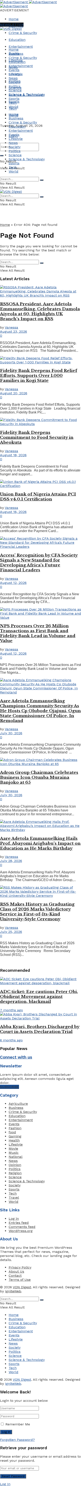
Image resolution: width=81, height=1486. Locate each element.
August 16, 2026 (13, 512)
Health (14, 1140)
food (12, 1132)
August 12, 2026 (13, 583)
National (15, 1157)
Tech (13, 103)
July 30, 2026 (11, 733)
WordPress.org (21, 1231)
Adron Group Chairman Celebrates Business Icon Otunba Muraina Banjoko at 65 (39, 777)
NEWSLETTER (12, 25)
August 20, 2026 (13, 393)
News (13, 78)
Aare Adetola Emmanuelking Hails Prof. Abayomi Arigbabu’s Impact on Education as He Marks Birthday (40, 843)
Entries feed (19, 1223)
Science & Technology (27, 94)
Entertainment (21, 46)
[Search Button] (1, 155)
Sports (14, 98)
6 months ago (11, 1040)
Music (14, 1153)
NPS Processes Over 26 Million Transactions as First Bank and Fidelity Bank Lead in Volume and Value (37, 633)
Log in (14, 1219)
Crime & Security (23, 33)
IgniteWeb (13, 1291)
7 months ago (11, 1010)
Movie (13, 1148)
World (13, 107)
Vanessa (11, 327)
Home (14, 19)
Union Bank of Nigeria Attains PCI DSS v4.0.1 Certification (38, 497)
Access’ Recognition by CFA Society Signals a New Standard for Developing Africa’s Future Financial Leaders (39, 562)
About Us (16, 1271)
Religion (15, 1173)
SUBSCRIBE (9, 1087)
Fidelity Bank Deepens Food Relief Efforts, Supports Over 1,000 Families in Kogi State (38, 375)
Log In (5, 1484)
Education (17, 40)
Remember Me (17, 1424)
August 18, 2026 (13, 455)
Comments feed (22, 1227)
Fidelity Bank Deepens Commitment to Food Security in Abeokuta (36, 437)
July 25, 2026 (11, 932)
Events (14, 70)
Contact (15, 1275)
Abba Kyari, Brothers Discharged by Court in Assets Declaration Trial (39, 1029)
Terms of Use (20, 1280)
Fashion (15, 1128)
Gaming (15, 1136)
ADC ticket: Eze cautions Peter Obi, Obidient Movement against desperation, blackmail (39, 996)
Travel (14, 1197)
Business (16, 54)
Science (15, 90)
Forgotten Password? (17, 1440)
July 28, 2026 (11, 861)
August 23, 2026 (13, 331)
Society (15, 82)
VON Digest (22, 1287)
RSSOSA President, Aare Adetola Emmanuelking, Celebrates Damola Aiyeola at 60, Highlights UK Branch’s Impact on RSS (40, 311)
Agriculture (18, 1104)
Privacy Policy (20, 1267)
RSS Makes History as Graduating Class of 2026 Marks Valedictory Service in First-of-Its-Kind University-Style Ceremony (37, 911)
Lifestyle (16, 74)
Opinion (15, 1165)
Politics (15, 86)
